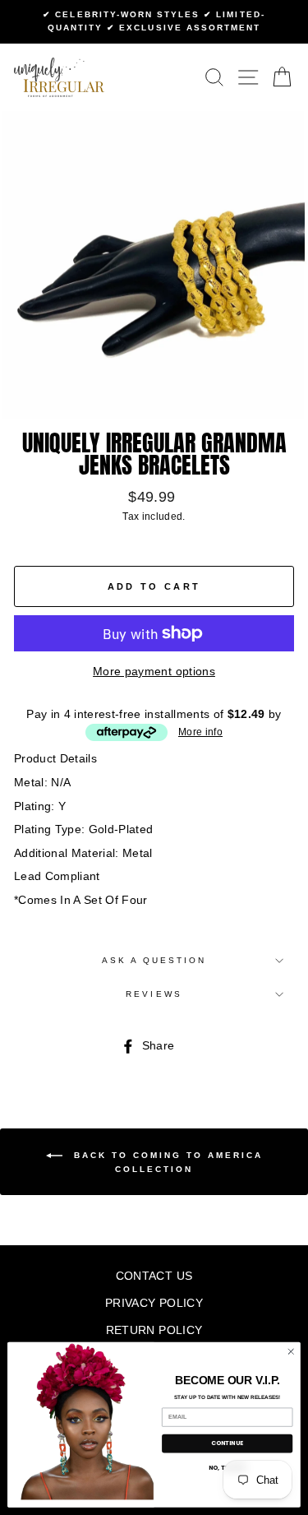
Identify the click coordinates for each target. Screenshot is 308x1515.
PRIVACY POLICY (154, 1303)
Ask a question (154, 960)
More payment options (154, 671)
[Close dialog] (290, 1351)
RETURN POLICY (154, 1330)
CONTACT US (154, 1276)
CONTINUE (227, 1443)
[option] (154, 21)
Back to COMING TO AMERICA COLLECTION (166, 1162)
